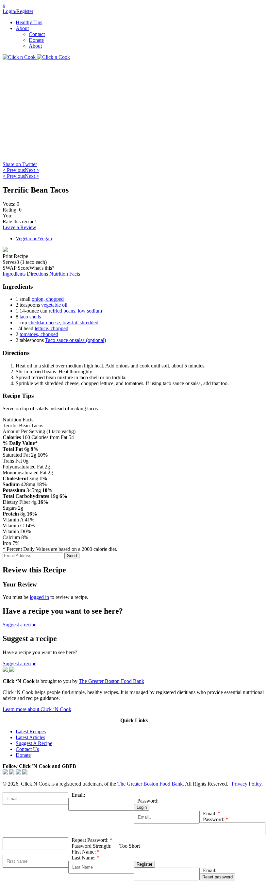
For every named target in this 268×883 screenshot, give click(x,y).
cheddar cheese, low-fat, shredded (63, 322)
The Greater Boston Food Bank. (150, 784)
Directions (37, 274)
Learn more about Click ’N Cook (37, 709)
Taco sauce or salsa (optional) (75, 340)
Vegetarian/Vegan (34, 238)
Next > (32, 170)
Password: (148, 801)
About (22, 28)
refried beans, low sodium (75, 311)
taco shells (30, 316)
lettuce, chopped (51, 328)
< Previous (14, 170)
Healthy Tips (29, 22)
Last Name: (85, 857)
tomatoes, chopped (39, 334)
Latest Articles (30, 737)
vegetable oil (54, 305)
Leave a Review (19, 227)
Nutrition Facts (64, 274)
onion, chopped (48, 299)
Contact (37, 34)
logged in (39, 597)
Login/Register (18, 11)
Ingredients (14, 274)
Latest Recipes (31, 731)
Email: (78, 795)
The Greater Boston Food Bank (111, 681)
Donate (36, 40)
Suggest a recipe (19, 624)
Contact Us (27, 749)
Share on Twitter (20, 164)
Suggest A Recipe (34, 743)
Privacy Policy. (247, 784)
